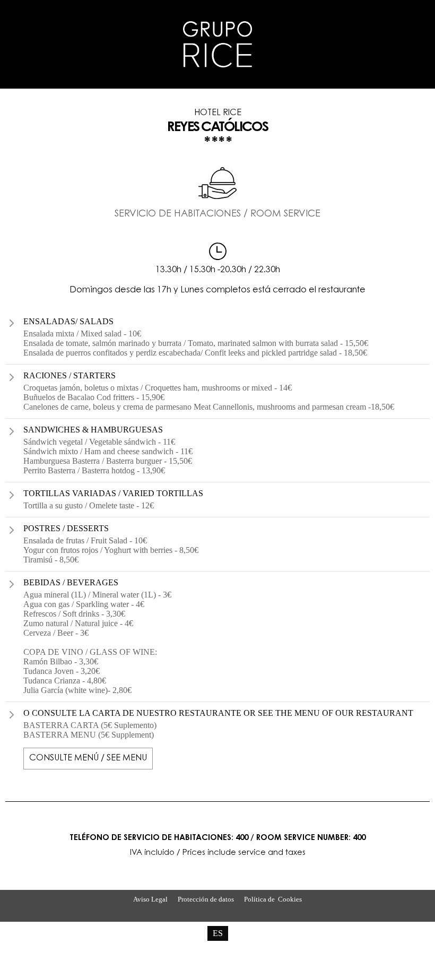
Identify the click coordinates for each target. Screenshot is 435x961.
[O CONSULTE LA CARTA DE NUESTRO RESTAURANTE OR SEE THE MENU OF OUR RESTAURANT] (11, 714)
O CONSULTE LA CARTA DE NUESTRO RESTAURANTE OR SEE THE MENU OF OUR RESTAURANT (218, 712)
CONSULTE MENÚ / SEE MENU (88, 758)
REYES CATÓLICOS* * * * (217, 129)
